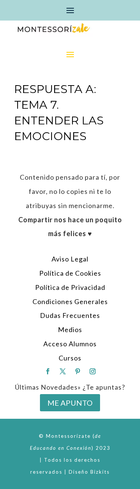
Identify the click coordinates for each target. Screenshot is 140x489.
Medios (70, 329)
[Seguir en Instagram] (93, 371)
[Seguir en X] (63, 371)
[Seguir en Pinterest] (78, 371)
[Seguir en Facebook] (48, 371)
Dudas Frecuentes (70, 315)
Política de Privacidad (70, 287)
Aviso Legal (70, 259)
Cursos (70, 358)
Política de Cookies (70, 273)
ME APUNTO (70, 402)
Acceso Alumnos (70, 344)
